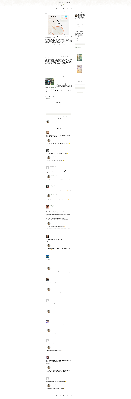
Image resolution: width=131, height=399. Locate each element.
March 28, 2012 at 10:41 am (53, 206)
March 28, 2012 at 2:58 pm (54, 310)
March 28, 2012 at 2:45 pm (54, 195)
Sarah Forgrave (65, 3)
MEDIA (67, 395)
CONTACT (70, 395)
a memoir (69, 85)
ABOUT (60, 395)
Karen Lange (51, 149)
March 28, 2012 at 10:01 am (53, 186)
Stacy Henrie (52, 377)
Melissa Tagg (52, 185)
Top (129, 397)
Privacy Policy (80, 92)
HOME (57, 395)
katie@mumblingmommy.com (52, 87)
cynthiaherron (52, 205)
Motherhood (49, 98)
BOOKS (64, 395)
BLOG (74, 395)
